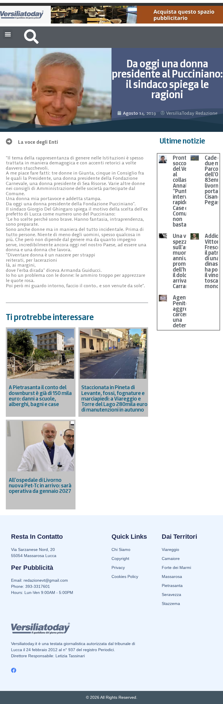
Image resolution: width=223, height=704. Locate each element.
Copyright (120, 558)
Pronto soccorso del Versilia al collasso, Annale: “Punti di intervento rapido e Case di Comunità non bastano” (186, 191)
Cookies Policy (125, 576)
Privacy (118, 567)
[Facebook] (13, 670)
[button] (7, 34)
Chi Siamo (121, 549)
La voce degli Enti (38, 142)
